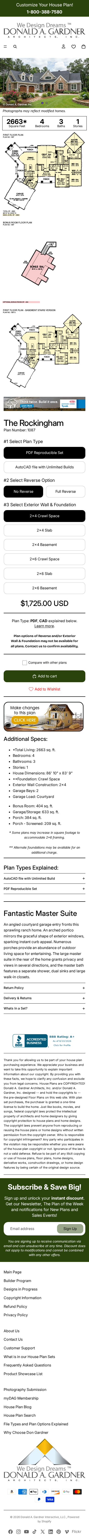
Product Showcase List (23, 1373)
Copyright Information (22, 1297)
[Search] (15, 47)
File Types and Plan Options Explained (36, 1424)
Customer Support (19, 1348)
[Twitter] (42, 1531)
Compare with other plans (47, 662)
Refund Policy (15, 1306)
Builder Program (17, 1280)
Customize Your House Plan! (44, 5)
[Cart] (84, 47)
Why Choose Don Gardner (26, 1432)
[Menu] (5, 46)
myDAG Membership (21, 1398)
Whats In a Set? (15, 1008)
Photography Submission (25, 1389)
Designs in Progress (20, 1289)
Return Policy (14, 988)
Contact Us (13, 1339)
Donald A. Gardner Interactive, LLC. (43, 1517)
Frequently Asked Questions (27, 1365)
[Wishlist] (73, 47)
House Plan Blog (17, 1407)
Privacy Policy (16, 1315)
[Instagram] (18, 1531)
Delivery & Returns (18, 998)
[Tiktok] (34, 1531)
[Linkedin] (50, 1531)
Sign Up (70, 1228)
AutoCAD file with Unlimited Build (29, 878)
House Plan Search (20, 1415)
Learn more (44, 626)
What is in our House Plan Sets (29, 1356)
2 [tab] (46, 103)
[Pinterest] (58, 1531)
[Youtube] (26, 1531)
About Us (11, 1331)
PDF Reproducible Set (20, 889)
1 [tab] (42, 103)
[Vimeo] (66, 1531)
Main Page (12, 1272)
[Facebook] (10, 1531)
